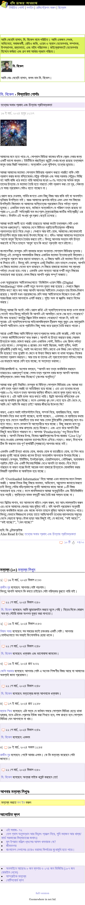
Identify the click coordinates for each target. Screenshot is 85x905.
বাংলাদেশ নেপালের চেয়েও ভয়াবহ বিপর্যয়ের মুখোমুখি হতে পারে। (40, 849)
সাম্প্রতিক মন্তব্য (16, 876)
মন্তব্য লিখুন (26, 569)
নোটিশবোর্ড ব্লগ (15, 880)
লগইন (30, 7)
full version (42, 893)
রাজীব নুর (5, 587)
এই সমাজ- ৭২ (14, 830)
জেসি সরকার (7, 671)
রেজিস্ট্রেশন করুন (46, 7)
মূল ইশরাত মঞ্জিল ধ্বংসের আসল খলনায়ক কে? (31, 842)
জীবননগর (11, 846)
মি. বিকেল (7, 94)
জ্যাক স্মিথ (6, 711)
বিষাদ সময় (6, 631)
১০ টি (67, 542)
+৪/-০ (80, 542)
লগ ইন (21, 802)
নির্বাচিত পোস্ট (16, 7)
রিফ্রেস (62, 7)
